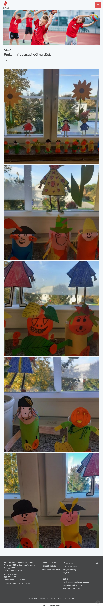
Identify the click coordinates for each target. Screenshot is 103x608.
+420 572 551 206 (49, 563)
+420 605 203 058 (49, 566)
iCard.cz (73, 598)
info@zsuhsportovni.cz (51, 569)
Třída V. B (7, 50)
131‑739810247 (19, 583)
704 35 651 (12, 574)
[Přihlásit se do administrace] (97, 602)
